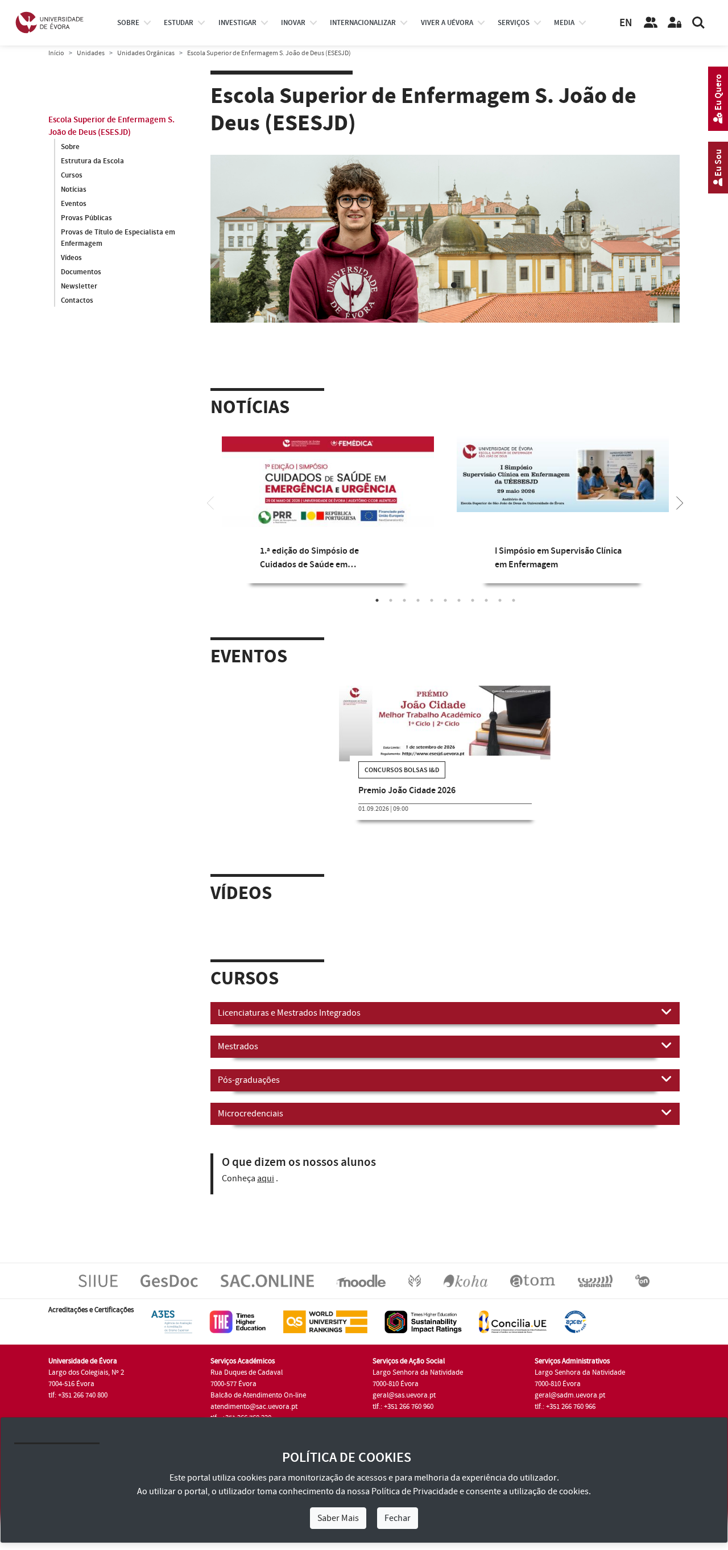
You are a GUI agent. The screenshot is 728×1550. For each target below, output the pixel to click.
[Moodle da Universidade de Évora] (361, 1290)
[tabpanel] (327, 527)
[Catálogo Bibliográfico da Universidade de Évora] (465, 1290)
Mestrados (238, 1056)
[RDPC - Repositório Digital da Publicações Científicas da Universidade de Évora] (414, 1290)
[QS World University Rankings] (325, 1331)
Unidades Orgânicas (146, 53)
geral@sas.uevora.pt (404, 1405)
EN (625, 23)
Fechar (397, 1518)
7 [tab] (459, 609)
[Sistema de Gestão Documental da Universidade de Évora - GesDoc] (169, 1290)
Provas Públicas (86, 218)
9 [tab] (486, 609)
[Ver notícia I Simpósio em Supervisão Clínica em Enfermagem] (563, 483)
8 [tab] (472, 609)
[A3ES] (171, 1331)
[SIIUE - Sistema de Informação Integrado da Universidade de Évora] (98, 1290)
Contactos (77, 300)
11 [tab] (513, 609)
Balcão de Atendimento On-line (258, 1405)
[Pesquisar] (698, 22)
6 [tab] (445, 609)
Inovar (293, 23)
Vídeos (71, 258)
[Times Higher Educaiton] (237, 1331)
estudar (178, 23)
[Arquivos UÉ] (532, 1290)
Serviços (514, 23)
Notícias (73, 189)
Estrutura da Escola (92, 161)
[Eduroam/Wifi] (595, 1290)
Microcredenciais (250, 1123)
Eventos (73, 204)
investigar (237, 23)
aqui (265, 1188)
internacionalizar (363, 23)
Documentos (81, 272)
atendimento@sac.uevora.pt (253, 1416)
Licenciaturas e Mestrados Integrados (289, 1022)
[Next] (679, 511)
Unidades (91, 53)
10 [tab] (500, 609)
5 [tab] (431, 609)
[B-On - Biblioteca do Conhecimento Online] (642, 1290)
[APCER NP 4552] (575, 1331)
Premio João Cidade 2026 (407, 800)
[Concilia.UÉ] (513, 1331)
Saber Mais (338, 1518)
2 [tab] (454, 295)
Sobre (128, 23)
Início (56, 53)
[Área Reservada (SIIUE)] (674, 22)
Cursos (71, 175)
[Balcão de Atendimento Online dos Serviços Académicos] (267, 1290)
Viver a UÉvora (447, 23)
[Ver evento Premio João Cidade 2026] (445, 732)
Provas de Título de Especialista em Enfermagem (118, 238)
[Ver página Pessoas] (650, 22)
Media (564, 23)
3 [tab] (404, 609)
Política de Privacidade (414, 1491)
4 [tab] (418, 609)
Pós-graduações (249, 1089)
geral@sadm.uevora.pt (570, 1405)
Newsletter (79, 286)
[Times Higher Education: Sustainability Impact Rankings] (423, 1331)
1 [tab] (436, 295)
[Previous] (210, 511)
